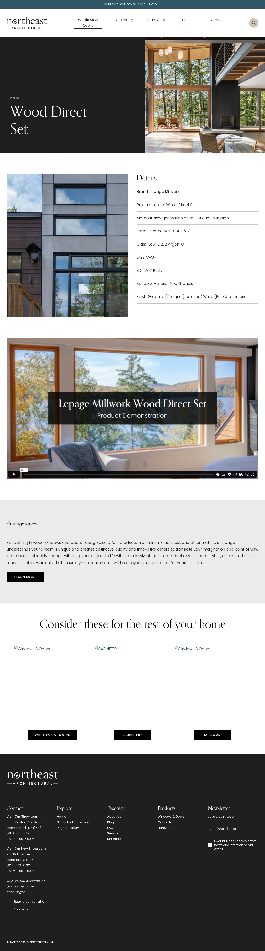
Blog (110, 822)
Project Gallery (68, 827)
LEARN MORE (25, 577)
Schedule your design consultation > (132, 4)
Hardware (165, 827)
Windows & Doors (171, 816)
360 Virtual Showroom (73, 822)
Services (113, 833)
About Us (114, 816)
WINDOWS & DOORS (52, 734)
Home (61, 816)
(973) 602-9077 (18, 865)
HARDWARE (212, 734)
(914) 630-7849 (18, 833)
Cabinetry (132, 734)
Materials (114, 839)
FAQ (110, 827)
